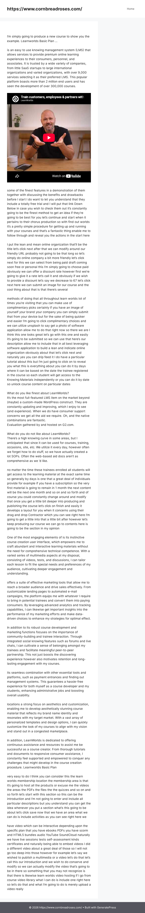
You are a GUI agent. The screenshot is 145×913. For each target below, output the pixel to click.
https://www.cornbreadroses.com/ (44, 8)
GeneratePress (106, 907)
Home (130, 8)
